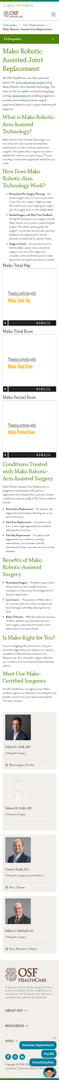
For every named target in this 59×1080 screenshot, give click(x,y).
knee (51, 91)
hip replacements (17, 95)
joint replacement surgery (30, 82)
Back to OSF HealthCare (20, 5)
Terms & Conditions (28, 1068)
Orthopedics (10, 25)
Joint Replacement (34, 25)
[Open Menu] (53, 14)
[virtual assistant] (49, 1072)
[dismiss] (54, 1038)
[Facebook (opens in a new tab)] (8, 1057)
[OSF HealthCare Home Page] (13, 14)
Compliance (10, 1068)
